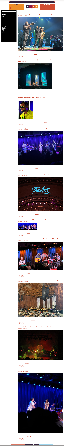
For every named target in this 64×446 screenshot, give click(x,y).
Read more (35, 54)
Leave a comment (21, 276)
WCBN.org (32, 444)
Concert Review (21, 56)
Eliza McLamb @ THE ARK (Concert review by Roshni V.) (32, 128)
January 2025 (3, 25)
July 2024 (3, 29)
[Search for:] (9, 11)
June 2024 (3, 30)
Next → (22, 442)
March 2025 (3, 24)
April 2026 (3, 17)
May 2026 (3, 16)
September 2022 (4, 40)
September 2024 (4, 28)
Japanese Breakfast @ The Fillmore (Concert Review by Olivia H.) (34, 326)
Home (20, 2)
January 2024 (3, 33)
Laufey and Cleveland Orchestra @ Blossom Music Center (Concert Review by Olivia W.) (40, 280)
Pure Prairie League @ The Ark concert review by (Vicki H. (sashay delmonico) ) (38, 238)
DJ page (43, 2)
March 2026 (3, 18)
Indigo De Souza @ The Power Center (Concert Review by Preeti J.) (35, 59)
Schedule (35, 2)
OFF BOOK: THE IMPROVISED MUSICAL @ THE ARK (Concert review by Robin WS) (39, 370)
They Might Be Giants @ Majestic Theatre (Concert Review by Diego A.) (36, 14)
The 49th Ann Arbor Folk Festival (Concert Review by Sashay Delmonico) (36, 174)
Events (31, 2)
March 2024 (3, 32)
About (24, 2)
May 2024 (3, 31)
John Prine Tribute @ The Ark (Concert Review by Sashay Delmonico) (35, 219)
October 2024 (3, 27)
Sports (28, 2)
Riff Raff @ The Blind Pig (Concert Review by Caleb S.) (32, 97)
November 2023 (4, 34)
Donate (39, 2)
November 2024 (4, 26)
